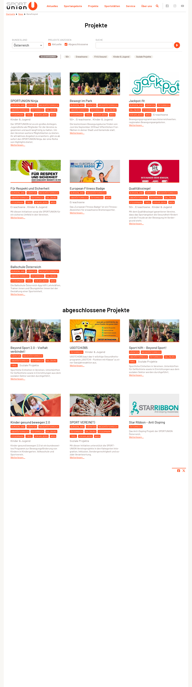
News (20, 14)
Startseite (10, 14)
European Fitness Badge (87, 188)
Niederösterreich (48, 105)
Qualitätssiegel (139, 188)
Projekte (93, 6)
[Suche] (177, 45)
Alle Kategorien (48, 57)
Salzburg (51, 110)
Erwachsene (81, 56)
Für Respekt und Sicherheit (30, 188)
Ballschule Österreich (25, 267)
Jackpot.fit (137, 101)
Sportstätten (112, 6)
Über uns (146, 6)
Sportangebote (73, 6)
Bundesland (19, 39)
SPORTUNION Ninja (24, 101)
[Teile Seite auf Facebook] (178, 470)
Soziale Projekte (143, 56)
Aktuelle (57, 44)
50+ (67, 56)
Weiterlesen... (17, 144)
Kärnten (31, 105)
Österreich (37, 110)
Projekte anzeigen (59, 39)
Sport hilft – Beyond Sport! (147, 347)
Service (130, 6)
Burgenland (18, 105)
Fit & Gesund (100, 56)
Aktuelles (52, 6)
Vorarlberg (41, 115)
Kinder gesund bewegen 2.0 (30, 422)
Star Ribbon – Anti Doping (147, 422)
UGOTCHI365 (79, 347)
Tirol (29, 115)
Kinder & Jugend (121, 56)
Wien (53, 115)
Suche (99, 39)
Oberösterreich (20, 110)
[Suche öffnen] (157, 6)
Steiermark (17, 115)
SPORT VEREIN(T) (82, 422)
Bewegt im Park (81, 101)
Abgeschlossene (78, 44)
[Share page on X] (184, 470)
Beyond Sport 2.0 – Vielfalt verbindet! (29, 349)
